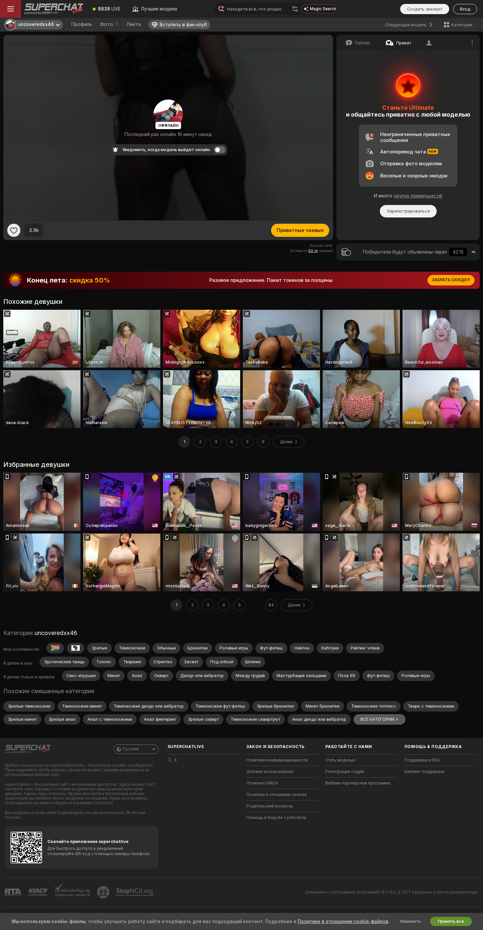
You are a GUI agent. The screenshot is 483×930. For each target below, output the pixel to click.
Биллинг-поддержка (424, 771)
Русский (131, 749)
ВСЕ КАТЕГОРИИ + (379, 719)
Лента (133, 24)
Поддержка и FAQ (422, 760)
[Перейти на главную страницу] (54, 9)
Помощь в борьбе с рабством (276, 817)
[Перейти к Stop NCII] (135, 892)
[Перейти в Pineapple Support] (104, 892)
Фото (109, 24)
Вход (465, 9)
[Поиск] (295, 8)
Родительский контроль (269, 806)
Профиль (81, 24)
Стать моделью (340, 760)
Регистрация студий (344, 771)
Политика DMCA (262, 783)
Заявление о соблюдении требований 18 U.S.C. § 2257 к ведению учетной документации (391, 892)
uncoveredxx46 (55, 632)
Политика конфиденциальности (277, 760)
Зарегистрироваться (408, 211)
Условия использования (269, 771)
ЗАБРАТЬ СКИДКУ (451, 280)
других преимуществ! (418, 195)
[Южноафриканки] (55, 648)
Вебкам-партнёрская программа (357, 783)
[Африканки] (75, 648)
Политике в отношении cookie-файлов (343, 921)
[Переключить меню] (10, 9)
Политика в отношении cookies (276, 794)
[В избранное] (13, 230)
